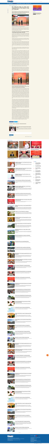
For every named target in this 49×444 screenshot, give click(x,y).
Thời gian (28, 136)
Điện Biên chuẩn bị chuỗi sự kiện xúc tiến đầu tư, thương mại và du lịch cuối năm (38, 174)
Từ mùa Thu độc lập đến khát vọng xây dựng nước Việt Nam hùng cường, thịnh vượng (23, 302)
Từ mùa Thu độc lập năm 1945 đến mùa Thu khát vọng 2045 (22, 180)
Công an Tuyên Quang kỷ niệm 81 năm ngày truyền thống (22, 331)
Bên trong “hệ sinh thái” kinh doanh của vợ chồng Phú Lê (22, 325)
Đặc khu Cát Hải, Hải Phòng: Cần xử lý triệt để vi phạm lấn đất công (23, 224)
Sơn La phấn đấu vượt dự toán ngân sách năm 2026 (38, 166)
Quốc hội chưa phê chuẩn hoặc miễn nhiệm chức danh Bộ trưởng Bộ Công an (38, 13)
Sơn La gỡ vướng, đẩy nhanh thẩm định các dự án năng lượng (24, 158)
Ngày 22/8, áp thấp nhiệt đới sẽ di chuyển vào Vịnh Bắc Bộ (22, 235)
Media (30, 3)
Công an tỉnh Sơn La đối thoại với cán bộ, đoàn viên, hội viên (12, 149)
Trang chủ (10, 5)
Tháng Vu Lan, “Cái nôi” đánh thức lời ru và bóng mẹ (22, 211)
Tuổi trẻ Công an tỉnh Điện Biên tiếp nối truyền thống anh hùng (23, 295)
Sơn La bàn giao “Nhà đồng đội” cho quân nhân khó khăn (22, 265)
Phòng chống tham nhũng (19, 3)
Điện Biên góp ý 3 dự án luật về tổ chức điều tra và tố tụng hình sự (37, 180)
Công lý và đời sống (28, 3)
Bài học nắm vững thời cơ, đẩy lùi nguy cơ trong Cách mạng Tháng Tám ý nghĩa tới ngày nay (22, 186)
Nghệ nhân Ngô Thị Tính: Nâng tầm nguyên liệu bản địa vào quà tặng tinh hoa (23, 254)
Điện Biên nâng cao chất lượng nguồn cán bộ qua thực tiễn (36, 158)
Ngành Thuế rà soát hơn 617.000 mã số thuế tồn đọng (22, 337)
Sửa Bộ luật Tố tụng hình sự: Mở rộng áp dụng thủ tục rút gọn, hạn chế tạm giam (12, 158)
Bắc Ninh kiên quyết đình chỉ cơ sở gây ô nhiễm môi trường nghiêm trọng (22, 230)
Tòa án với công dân (11, 3)
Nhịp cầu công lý (23, 3)
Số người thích (30, 136)
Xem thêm (20, 432)
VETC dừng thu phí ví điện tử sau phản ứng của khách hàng (22, 247)
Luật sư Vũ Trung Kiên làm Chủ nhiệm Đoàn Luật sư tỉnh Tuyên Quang (38, 171)
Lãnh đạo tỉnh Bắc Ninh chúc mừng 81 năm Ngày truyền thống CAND (23, 313)
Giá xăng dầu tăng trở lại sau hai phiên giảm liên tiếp (22, 241)
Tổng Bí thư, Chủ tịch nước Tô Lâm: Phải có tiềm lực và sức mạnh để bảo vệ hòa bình (22, 174)
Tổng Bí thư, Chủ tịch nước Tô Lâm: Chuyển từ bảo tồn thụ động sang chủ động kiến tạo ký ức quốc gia (23, 168)
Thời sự (16, 5)
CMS (37, 443)
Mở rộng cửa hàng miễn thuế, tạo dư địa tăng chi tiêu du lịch (23, 289)
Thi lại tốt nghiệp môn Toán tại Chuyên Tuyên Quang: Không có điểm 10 (23, 319)
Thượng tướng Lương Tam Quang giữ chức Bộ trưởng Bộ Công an (23, 127)
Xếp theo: (26, 136)
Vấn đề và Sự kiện (14, 3)
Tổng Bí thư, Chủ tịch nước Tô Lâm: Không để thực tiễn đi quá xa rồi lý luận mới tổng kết (24, 149)
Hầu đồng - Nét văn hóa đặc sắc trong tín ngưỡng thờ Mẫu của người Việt (23, 206)
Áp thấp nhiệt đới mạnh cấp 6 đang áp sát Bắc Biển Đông (22, 307)
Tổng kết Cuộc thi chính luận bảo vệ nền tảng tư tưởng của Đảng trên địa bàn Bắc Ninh (36, 149)
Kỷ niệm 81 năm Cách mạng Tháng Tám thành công (37, 177)
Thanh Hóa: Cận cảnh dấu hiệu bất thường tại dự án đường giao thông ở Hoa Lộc (23, 284)
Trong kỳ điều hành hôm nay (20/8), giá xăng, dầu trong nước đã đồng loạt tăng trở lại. (22, 242)
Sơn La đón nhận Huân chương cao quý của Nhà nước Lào (38, 168)
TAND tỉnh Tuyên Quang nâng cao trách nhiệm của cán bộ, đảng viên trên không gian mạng (23, 260)
